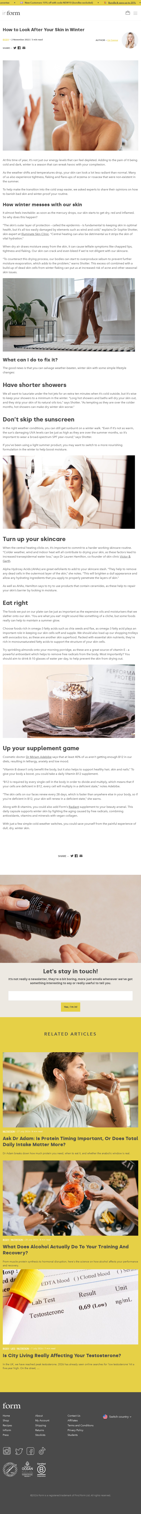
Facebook (19, 48)
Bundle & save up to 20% (97, 2)
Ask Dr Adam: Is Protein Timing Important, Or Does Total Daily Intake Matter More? (70, 1142)
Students (73, 1435)
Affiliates (73, 1420)
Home (6, 1415)
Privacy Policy (75, 1430)
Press (6, 1435)
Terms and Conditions (80, 1425)
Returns (39, 1430)
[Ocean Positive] (27, 1474)
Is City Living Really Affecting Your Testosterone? (62, 1355)
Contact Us (74, 1415)
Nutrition (9, 1131)
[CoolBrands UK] (10, 1474)
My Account (42, 1420)
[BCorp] (41, 1474)
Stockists (40, 1435)
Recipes (7, 1425)
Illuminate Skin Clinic (35, 234)
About (39, 1415)
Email (23, 48)
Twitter (14, 48)
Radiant (74, 807)
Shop (6, 1420)
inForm (7, 1430)
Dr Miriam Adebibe (39, 757)
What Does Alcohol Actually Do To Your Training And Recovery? (66, 1250)
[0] (127, 13)
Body (6, 39)
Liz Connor (112, 40)
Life (13, 1348)
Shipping (40, 1425)
